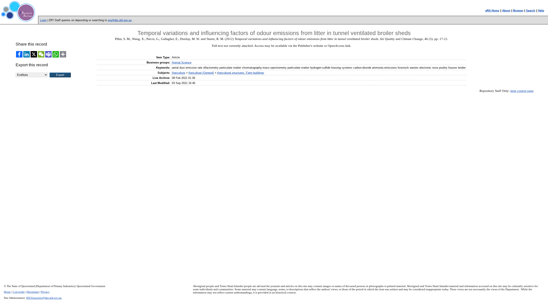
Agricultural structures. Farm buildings (240, 72)
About (506, 10)
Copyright (19, 291)
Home (7, 291)
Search (530, 10)
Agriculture (178, 72)
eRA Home (492, 10)
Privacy (45, 291)
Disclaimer (33, 291)
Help (541, 10)
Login (43, 20)
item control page (522, 91)
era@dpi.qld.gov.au (120, 20)
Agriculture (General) (201, 72)
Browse (518, 10)
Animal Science (181, 62)
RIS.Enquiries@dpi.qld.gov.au (44, 297)
